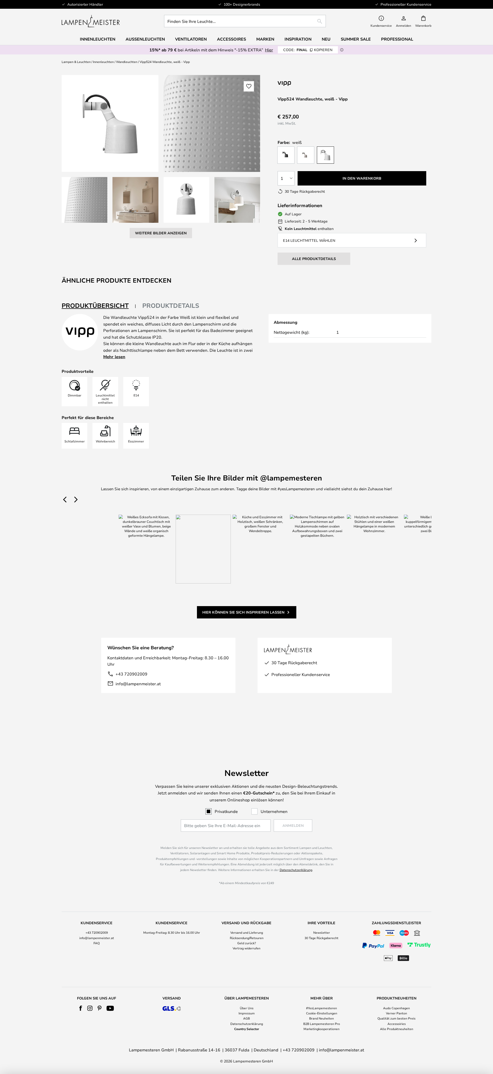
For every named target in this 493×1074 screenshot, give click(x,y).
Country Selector (246, 1029)
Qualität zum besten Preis (396, 1018)
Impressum (247, 1013)
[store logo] (91, 21)
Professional (397, 39)
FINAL (308, 49)
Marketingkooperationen (321, 1029)
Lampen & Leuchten (76, 62)
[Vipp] (310, 83)
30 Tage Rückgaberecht (321, 938)
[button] (84, 200)
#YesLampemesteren (321, 1008)
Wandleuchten (126, 62)
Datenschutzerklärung (296, 870)
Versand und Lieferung (246, 932)
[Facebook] (80, 1008)
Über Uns (246, 1008)
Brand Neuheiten (321, 1018)
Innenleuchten (103, 62)
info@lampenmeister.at (138, 683)
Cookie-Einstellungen (321, 1013)
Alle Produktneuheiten (396, 1029)
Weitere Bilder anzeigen (161, 232)
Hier (269, 49)
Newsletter (321, 932)
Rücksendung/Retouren (246, 938)
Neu (326, 39)
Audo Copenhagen (396, 1008)
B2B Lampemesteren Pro (321, 1024)
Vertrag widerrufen (246, 948)
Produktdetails (170, 305)
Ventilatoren (191, 39)
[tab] (99, 306)
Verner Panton (396, 1013)
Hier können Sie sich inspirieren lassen (243, 612)
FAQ (96, 943)
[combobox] (245, 21)
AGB (246, 1018)
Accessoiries (396, 1024)
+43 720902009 (131, 674)
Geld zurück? (246, 943)
